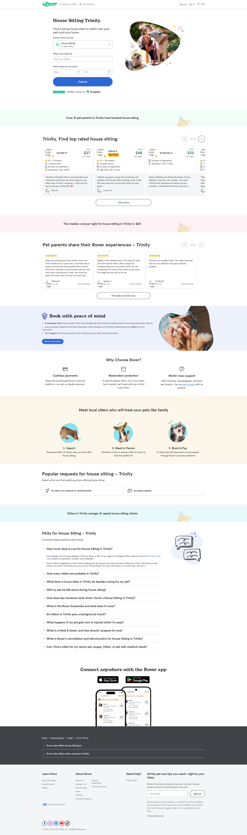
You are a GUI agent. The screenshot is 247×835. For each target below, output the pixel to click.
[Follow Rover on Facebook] (44, 823)
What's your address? (62, 53)
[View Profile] (68, 270)
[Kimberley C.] (171, 170)
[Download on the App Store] (108, 679)
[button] (86, 4)
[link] (82, 81)
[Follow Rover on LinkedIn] (56, 823)
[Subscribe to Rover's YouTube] (61, 823)
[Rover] (49, 4)
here (143, 566)
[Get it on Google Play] (138, 679)
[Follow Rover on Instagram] (50, 823)
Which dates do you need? (65, 66)
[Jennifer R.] (68, 170)
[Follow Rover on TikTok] (67, 823)
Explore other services (63, 37)
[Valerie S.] (119, 170)
